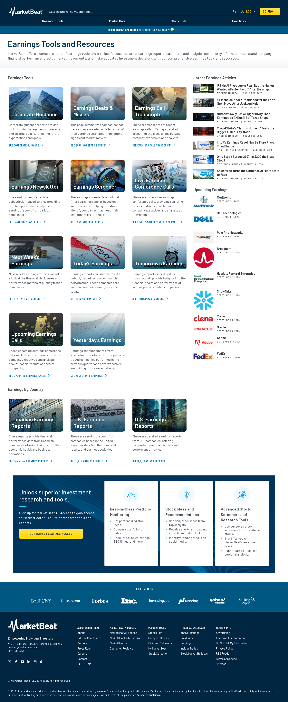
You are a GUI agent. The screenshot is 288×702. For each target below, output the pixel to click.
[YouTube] (23, 661)
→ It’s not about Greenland (121, 29)
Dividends (186, 638)
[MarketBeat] (26, 11)
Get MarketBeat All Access (51, 533)
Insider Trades (189, 648)
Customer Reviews (121, 648)
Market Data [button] (117, 21)
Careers (82, 653)
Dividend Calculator (160, 643)
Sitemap (221, 664)
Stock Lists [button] (179, 21)
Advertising (223, 632)
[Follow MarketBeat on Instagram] (35, 661)
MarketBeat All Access (123, 632)
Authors (82, 643)
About (81, 632)
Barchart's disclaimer (148, 695)
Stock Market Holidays (194, 653)
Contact (82, 658)
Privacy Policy (224, 648)
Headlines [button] (239, 21)
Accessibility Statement (231, 638)
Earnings (185, 643)
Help (88, 664)
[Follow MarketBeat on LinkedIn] (29, 661)
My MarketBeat (157, 648)
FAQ (79, 664)
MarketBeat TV (119, 643)
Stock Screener (158, 653)
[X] (10, 661)
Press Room (84, 648)
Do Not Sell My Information (232, 643)
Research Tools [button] (52, 21)
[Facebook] (16, 661)
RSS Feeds (222, 653)
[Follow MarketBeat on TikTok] (41, 661)
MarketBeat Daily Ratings (125, 638)
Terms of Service (226, 658)
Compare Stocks (158, 638)
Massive (101, 691)
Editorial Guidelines (89, 638)
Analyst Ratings (189, 632)
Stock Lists (155, 632)
